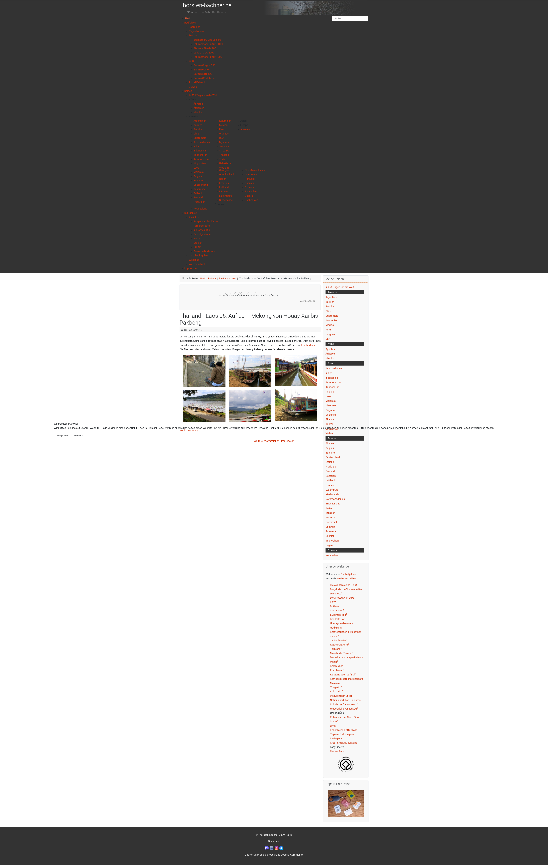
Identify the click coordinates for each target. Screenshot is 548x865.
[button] (192, 99)
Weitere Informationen (266, 441)
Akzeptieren (62, 435)
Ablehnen (78, 435)
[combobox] (350, 18)
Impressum (287, 441)
